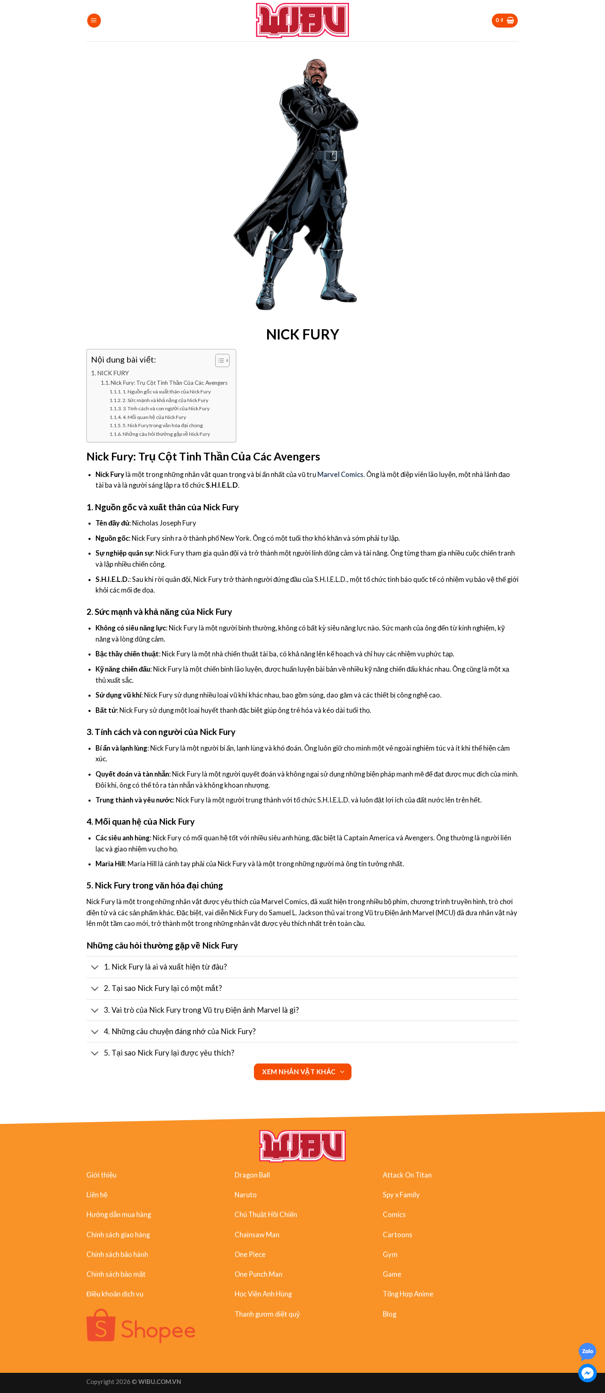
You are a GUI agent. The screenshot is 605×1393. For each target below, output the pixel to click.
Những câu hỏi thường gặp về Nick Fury (166, 434)
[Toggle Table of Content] (218, 360)
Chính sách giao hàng (118, 1234)
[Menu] (94, 21)
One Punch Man (258, 1274)
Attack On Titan (407, 1175)
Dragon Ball (252, 1175)
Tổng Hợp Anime (408, 1294)
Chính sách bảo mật (116, 1274)
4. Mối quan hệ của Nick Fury (154, 417)
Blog (389, 1314)
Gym (390, 1254)
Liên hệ (96, 1195)
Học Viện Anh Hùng (263, 1294)
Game (392, 1274)
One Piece (250, 1254)
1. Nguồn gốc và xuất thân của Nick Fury (167, 391)
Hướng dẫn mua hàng (118, 1215)
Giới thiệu (101, 1175)
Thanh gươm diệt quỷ (267, 1314)
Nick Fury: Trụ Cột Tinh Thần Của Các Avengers (169, 382)
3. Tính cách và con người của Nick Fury (166, 408)
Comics (394, 1215)
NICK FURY (113, 373)
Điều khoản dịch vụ (114, 1294)
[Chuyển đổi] (94, 968)
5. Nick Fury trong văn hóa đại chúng (163, 425)
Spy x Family (401, 1195)
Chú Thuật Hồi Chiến (266, 1215)
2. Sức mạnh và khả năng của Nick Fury (165, 400)
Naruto (246, 1195)
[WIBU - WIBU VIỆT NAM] (302, 20)
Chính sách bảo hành (117, 1254)
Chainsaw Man (257, 1234)
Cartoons (397, 1234)
